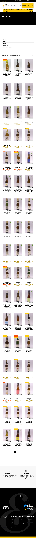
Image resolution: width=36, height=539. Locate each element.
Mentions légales (21, 519)
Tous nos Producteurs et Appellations (13, 529)
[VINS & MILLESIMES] (5, 5)
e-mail (5, 1)
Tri (19, 55)
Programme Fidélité (22, 525)
